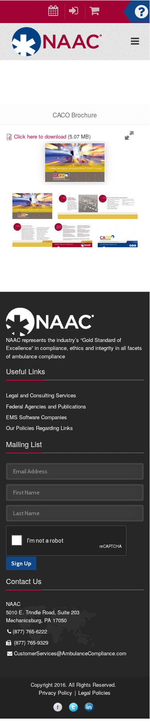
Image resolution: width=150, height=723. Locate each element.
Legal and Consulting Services (41, 395)
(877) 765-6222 (30, 631)
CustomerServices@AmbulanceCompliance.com (70, 653)
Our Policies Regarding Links (39, 428)
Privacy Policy (55, 692)
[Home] (57, 41)
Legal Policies (94, 692)
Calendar (54, 11)
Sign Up (21, 563)
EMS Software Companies (36, 417)
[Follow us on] (59, 708)
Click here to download (40, 136)
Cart (95, 11)
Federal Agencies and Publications (46, 406)
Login (75, 11)
